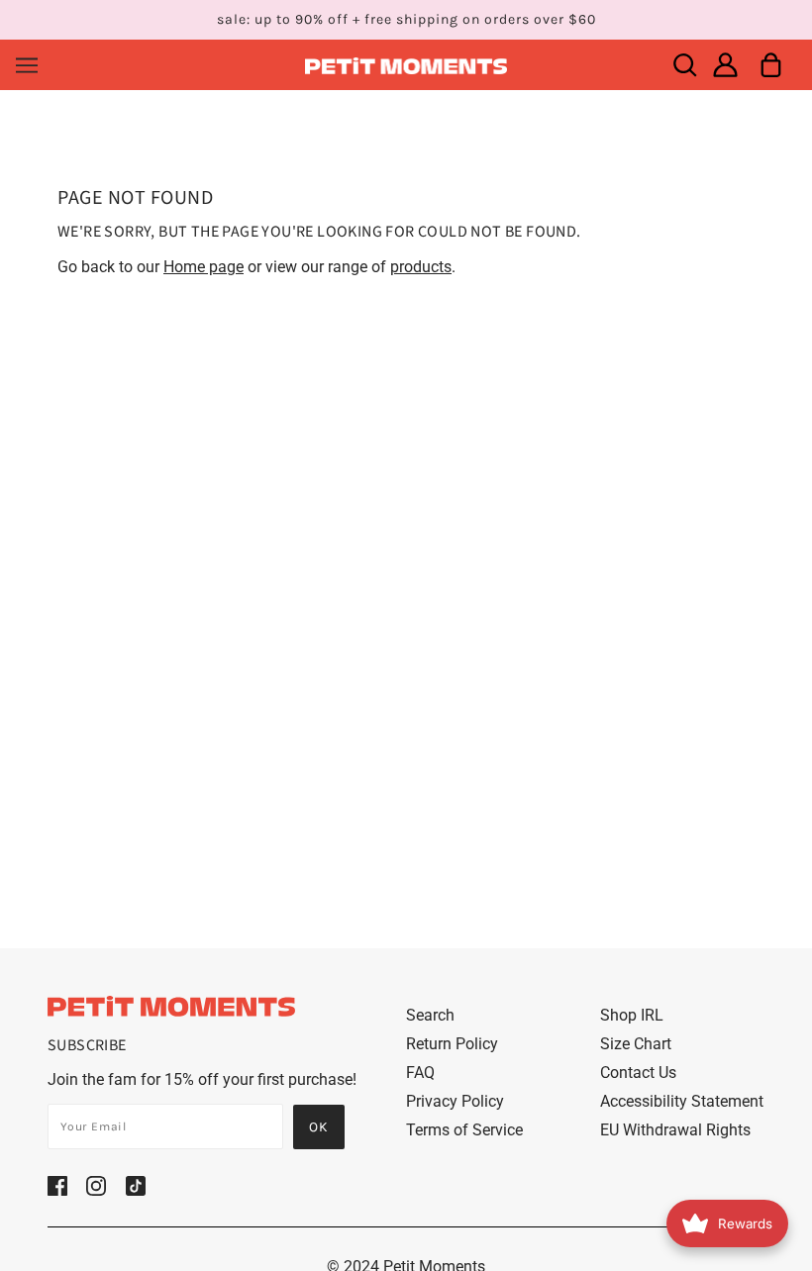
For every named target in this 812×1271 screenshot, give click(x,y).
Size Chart (635, 1043)
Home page (203, 266)
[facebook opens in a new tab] (57, 1185)
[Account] (725, 64)
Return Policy (452, 1043)
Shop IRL (631, 1015)
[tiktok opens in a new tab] (136, 1185)
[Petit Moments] (406, 64)
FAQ (420, 1072)
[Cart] (771, 64)
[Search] (684, 64)
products (421, 266)
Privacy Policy (455, 1101)
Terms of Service (464, 1130)
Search (430, 1015)
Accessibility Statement (681, 1101)
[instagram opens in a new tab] (96, 1185)
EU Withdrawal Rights (675, 1130)
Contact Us (638, 1072)
